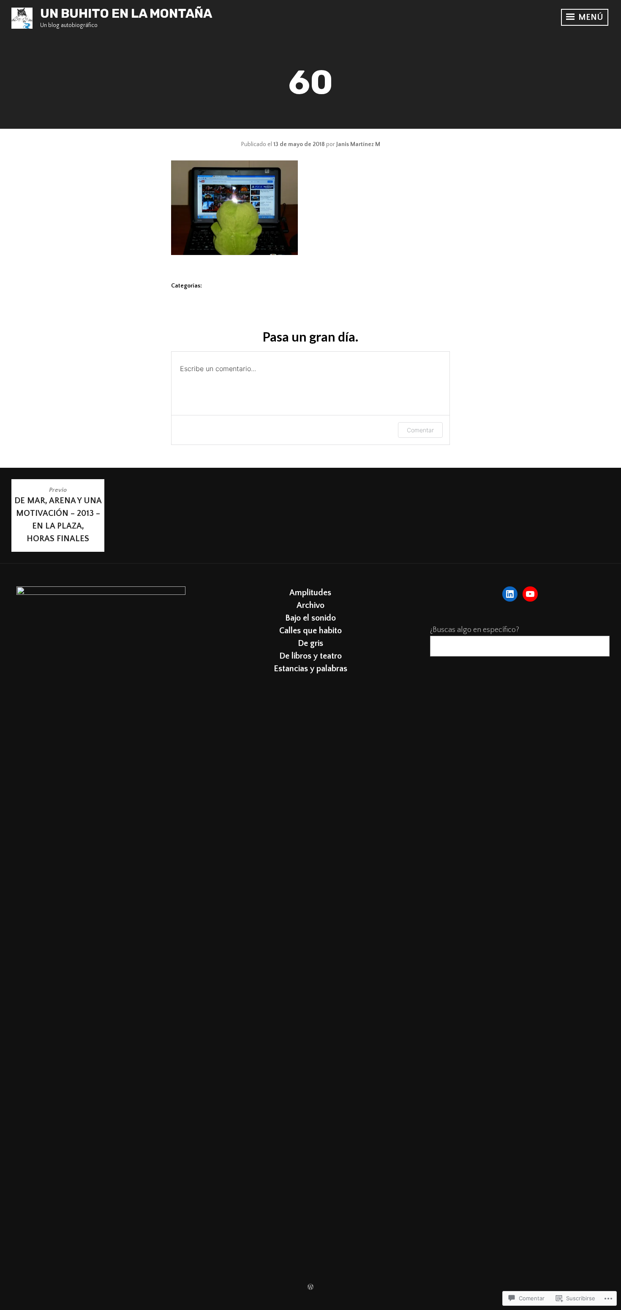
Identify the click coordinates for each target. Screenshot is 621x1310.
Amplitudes (310, 592)
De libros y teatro (310, 656)
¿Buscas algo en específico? (474, 630)
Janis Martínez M (358, 144)
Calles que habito (310, 630)
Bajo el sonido (310, 618)
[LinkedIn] (510, 594)
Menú (589, 17)
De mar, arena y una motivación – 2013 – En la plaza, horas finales (58, 514)
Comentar (420, 430)
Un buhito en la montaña (126, 13)
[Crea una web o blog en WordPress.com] (310, 1287)
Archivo (310, 605)
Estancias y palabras (310, 668)
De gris (310, 643)
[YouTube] (530, 594)
